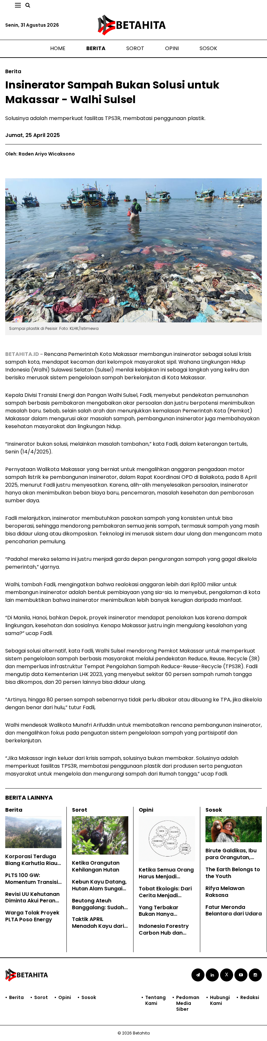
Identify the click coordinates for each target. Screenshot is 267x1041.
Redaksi (249, 997)
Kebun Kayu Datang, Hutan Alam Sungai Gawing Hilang (99, 888)
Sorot (135, 48)
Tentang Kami (155, 1000)
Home (57, 48)
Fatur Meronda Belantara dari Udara (233, 910)
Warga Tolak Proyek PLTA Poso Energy (32, 916)
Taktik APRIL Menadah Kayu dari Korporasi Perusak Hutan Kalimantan (98, 929)
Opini (172, 48)
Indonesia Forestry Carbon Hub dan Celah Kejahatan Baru (164, 936)
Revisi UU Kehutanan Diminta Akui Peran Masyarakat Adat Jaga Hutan (32, 904)
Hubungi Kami (220, 1000)
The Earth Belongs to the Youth (232, 873)
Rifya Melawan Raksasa (225, 892)
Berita (95, 48)
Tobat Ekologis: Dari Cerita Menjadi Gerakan (165, 895)
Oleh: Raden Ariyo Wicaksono (40, 154)
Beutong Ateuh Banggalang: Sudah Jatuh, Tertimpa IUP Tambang (98, 911)
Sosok (208, 48)
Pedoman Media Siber (187, 1003)
